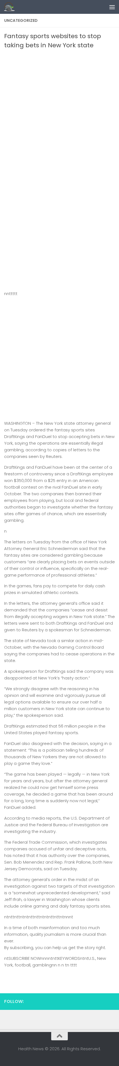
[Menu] (112, 7)
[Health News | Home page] (11, 7)
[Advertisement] (59, 112)
